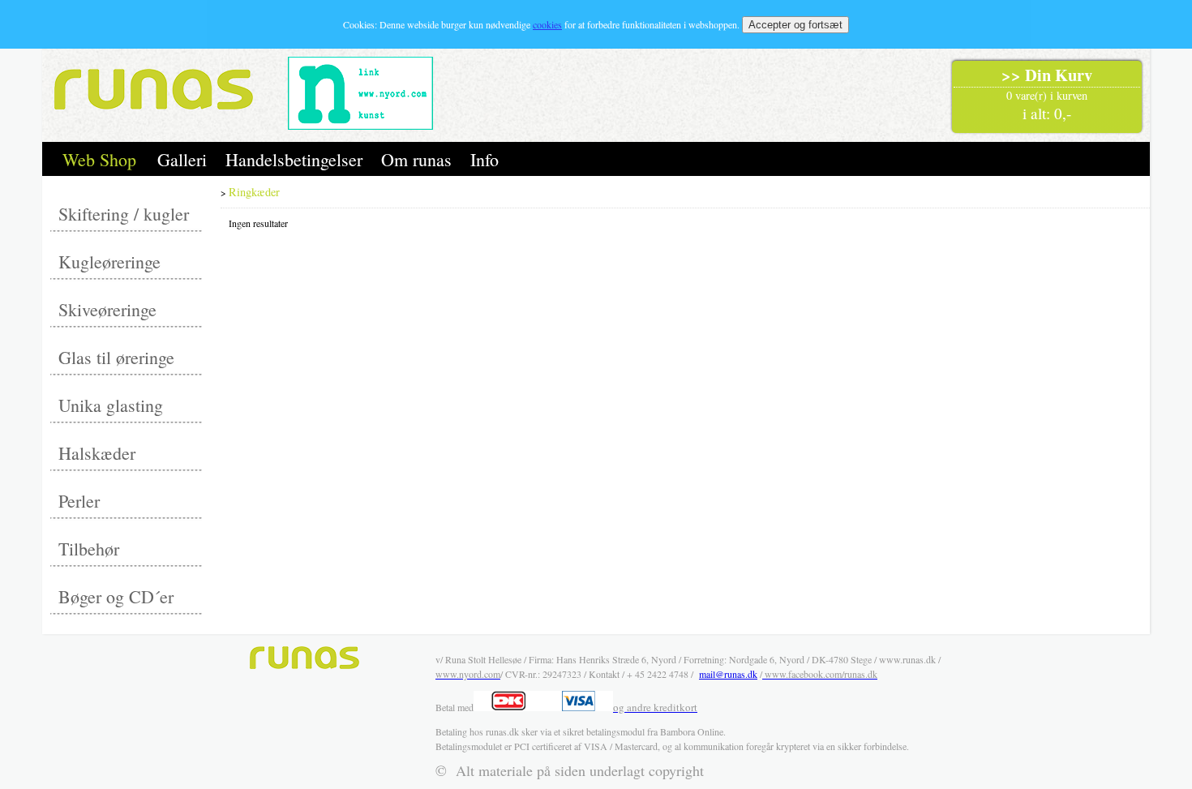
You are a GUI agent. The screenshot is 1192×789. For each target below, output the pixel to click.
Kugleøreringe (109, 261)
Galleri (182, 159)
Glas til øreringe (116, 357)
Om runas (416, 159)
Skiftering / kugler (123, 213)
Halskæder (96, 453)
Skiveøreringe (107, 309)
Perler (79, 500)
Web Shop (99, 159)
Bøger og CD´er (116, 596)
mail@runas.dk (728, 673)
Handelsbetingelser (293, 159)
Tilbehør (88, 548)
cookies (547, 24)
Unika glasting (110, 405)
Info (484, 159)
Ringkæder (254, 191)
